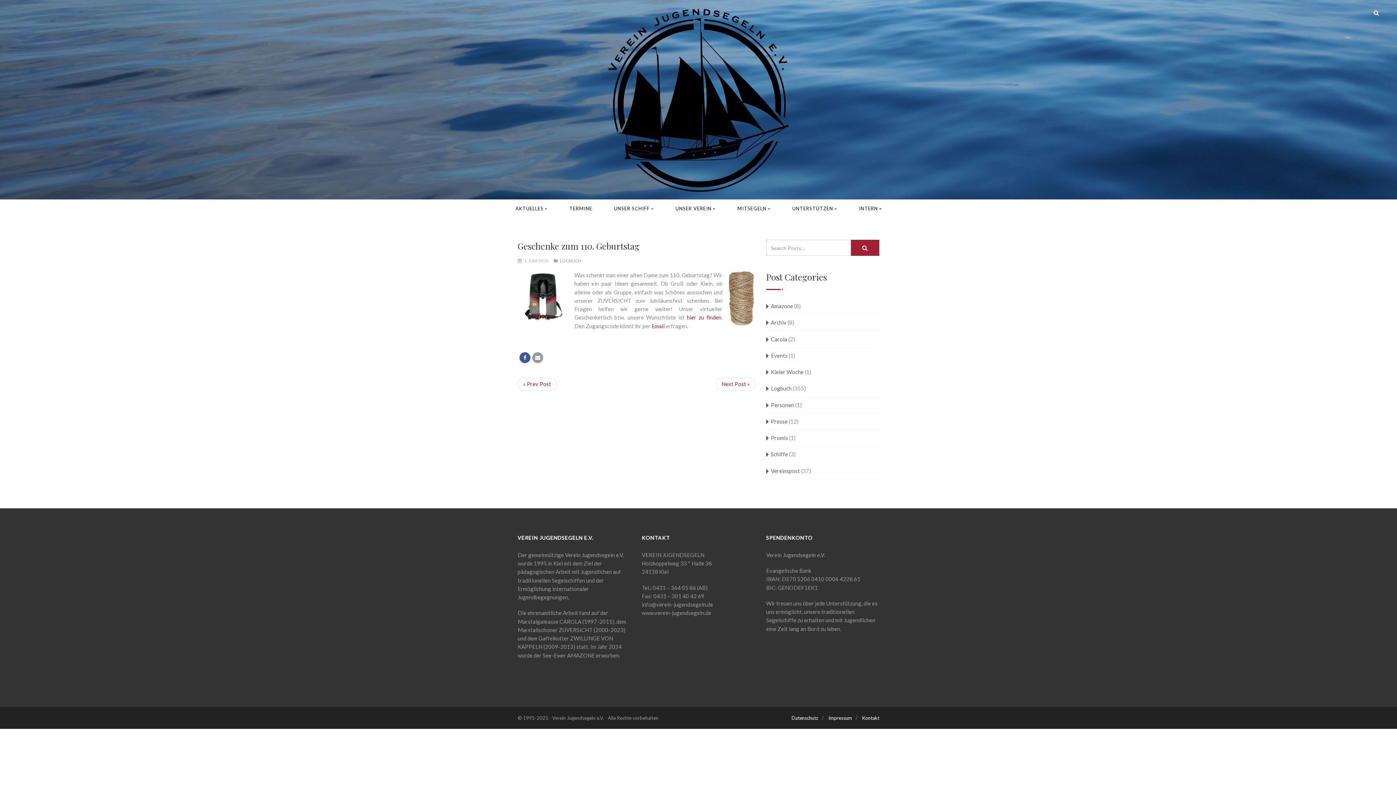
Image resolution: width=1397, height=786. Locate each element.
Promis (779, 437)
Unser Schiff (632, 208)
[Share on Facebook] (525, 357)
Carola (779, 339)
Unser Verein (694, 208)
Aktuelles (530, 208)
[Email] (537, 357)
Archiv (779, 322)
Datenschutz (805, 718)
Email (659, 326)
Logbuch (570, 260)
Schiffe (779, 454)
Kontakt (870, 718)
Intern (868, 208)
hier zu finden (704, 317)
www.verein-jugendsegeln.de (676, 613)
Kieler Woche (787, 372)
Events (779, 355)
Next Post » (735, 384)
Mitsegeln (752, 208)
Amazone (782, 306)
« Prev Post (537, 384)
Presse (779, 421)
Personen (782, 405)
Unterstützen (812, 208)
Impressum (840, 718)
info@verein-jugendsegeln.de (677, 604)
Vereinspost (785, 471)
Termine (580, 208)
